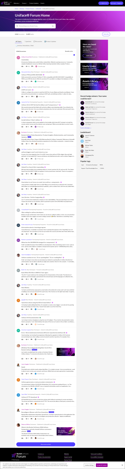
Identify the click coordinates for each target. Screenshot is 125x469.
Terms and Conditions (96, 454)
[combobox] (35, 26)
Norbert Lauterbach (26, 239)
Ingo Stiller (24, 394)
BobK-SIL (24, 269)
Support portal (68, 457)
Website (66, 454)
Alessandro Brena (26, 72)
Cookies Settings (89, 465)
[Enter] (16, 26)
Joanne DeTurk (25, 102)
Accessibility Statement (97, 457)
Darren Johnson (89, 112)
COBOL (102, 168)
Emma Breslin (88, 102)
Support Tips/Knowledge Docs (89, 168)
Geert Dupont (25, 379)
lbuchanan (24, 132)
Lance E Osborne (89, 135)
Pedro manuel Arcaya (27, 224)
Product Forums (30, 8)
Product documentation (44, 457)
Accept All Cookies (102, 465)
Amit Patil (87, 140)
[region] (62, 465)
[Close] (122, 465)
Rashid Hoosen (89, 122)
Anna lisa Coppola (26, 330)
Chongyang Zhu (89, 155)
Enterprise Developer (92, 165)
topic (82, 165)
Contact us (41, 454)
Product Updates (34, 3)
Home (16, 8)
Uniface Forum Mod (26, 57)
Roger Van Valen (89, 150)
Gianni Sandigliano (26, 254)
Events (42, 3)
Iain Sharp (24, 87)
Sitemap (22, 8)
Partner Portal (68, 460)
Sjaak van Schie (89, 107)
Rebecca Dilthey (25, 424)
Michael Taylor (89, 145)
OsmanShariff (25, 209)
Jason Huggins (25, 364)
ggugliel (23, 299)
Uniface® (38, 8)
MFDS (101, 165)
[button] (103, 3)
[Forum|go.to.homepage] (6, 3)
